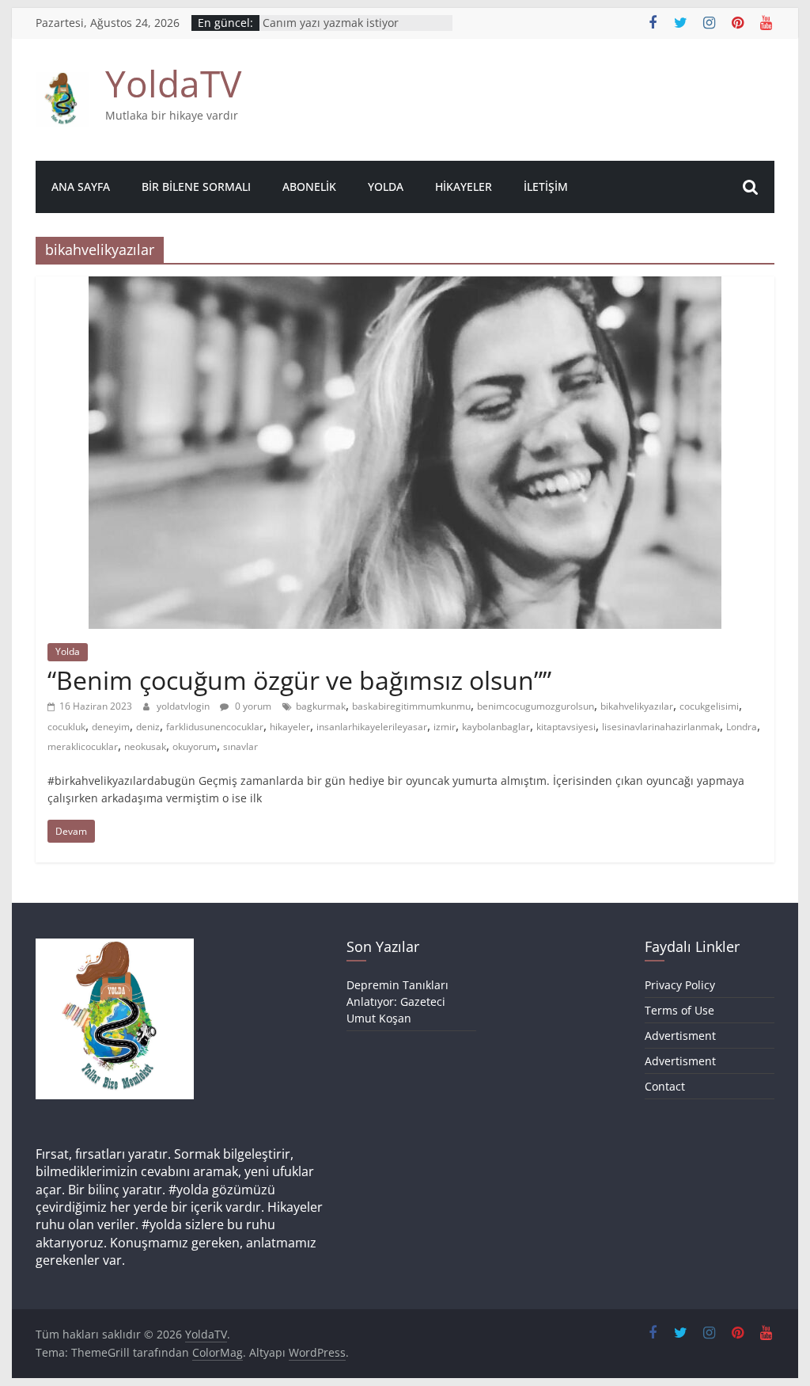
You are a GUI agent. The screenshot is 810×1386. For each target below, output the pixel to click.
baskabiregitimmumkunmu (411, 706)
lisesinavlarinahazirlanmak (661, 726)
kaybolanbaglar (496, 726)
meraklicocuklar (82, 746)
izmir (444, 726)
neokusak (145, 746)
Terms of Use (679, 1010)
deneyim (111, 726)
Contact (665, 1086)
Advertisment (680, 1035)
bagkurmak (321, 706)
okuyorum (194, 746)
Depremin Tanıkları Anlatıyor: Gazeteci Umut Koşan (397, 1001)
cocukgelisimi (709, 706)
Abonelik (309, 186)
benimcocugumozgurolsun (535, 706)
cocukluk (66, 726)
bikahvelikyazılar (636, 706)
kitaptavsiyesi (566, 726)
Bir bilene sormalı (196, 186)
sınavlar (240, 746)
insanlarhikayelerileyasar (371, 726)
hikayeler (290, 726)
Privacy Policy (680, 984)
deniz (148, 726)
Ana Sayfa (80, 186)
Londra (741, 726)
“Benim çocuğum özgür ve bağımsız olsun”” (299, 680)
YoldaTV (173, 83)
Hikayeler (463, 186)
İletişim (546, 186)
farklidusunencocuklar (214, 726)
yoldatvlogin (184, 706)
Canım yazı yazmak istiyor (331, 24)
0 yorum (252, 706)
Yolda (385, 186)
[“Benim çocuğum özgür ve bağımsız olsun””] (405, 286)
